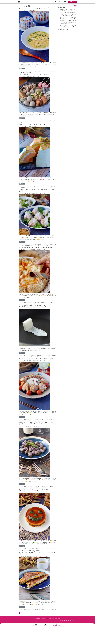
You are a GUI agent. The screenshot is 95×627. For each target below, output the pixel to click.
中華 (28, 244)
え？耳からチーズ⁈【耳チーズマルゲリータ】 (36, 247)
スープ (43, 71)
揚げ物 (23, 421)
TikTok (45, 625)
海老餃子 (35, 245)
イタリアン (37, 302)
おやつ (46, 355)
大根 (48, 120)
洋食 (31, 302)
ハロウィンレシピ (49, 486)
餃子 (39, 245)
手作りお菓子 (33, 356)
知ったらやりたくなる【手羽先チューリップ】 (36, 359)
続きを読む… (22, 68)
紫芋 (36, 488)
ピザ (48, 302)
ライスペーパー (45, 244)
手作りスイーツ (24, 187)
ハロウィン (42, 486)
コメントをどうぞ (44, 245)
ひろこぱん (36, 10)
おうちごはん (38, 71)
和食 (28, 71)
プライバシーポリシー (51, 618)
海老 (32, 245)
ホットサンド (38, 609)
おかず (43, 419)
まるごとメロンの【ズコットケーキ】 (33, 124)
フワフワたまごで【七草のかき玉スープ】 (34, 8)
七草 (19, 72)
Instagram (35, 625)
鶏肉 (35, 421)
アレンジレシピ (40, 355)
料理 (31, 71)
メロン (46, 186)
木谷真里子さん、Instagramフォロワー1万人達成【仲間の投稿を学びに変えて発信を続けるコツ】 (68, 22)
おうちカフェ (37, 186)
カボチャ (39, 548)
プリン (20, 550)
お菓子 (49, 355)
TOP (56, 1)
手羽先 (20, 421)
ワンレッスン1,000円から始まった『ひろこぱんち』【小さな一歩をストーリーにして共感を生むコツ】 (68, 14)
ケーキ (42, 186)
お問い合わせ (72, 1)
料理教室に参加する (57, 625)
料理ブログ (28, 72)
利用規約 (56, 618)
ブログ (60, 1)
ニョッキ (37, 486)
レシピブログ (52, 71)
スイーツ (26, 186)
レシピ (25, 71)
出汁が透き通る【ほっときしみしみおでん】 (35, 74)
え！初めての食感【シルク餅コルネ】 (33, 306)
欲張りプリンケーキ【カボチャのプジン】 (34, 490)
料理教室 (65, 1)
